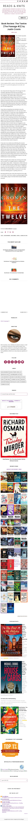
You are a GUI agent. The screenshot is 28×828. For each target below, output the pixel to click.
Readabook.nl (5, 799)
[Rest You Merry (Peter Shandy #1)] (4, 569)
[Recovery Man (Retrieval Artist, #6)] (10, 537)
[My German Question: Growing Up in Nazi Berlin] (17, 602)
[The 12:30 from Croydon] (10, 590)
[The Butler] (24, 481)
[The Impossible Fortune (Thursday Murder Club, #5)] (24, 601)
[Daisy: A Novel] (10, 481)
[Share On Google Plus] (10, 232)
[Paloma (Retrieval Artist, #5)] (17, 537)
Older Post (23, 312)
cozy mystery (4, 376)
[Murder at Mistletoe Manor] (17, 580)
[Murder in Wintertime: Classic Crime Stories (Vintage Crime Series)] (10, 558)
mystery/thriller (5, 381)
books (18, 235)
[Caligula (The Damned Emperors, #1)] (17, 481)
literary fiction (15, 379)
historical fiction (20, 376)
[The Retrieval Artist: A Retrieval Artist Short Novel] (24, 547)
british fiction (5, 374)
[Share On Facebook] (8, 232)
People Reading (6, 801)
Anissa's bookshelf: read (14, 469)
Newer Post (5, 312)
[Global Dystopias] (24, 591)
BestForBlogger (21, 819)
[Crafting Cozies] (10, 504)
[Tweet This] (5, 232)
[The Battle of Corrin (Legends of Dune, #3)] (24, 515)
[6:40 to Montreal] (24, 580)
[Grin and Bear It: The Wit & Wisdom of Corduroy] (10, 569)
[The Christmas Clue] (4, 580)
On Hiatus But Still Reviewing (8, 698)
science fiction (23, 235)
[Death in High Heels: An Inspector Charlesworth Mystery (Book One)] (17, 566)
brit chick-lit (17, 372)
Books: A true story (6, 805)
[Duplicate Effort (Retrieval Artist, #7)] (24, 526)
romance (23, 381)
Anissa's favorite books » (22, 616)
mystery (23, 379)
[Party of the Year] (4, 558)
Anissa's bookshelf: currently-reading (11, 401)
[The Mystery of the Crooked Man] (4, 504)
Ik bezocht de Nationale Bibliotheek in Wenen (11, 800)
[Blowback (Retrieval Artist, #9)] (10, 525)
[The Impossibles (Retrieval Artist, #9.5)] (4, 525)
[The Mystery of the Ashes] (17, 493)
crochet (12, 376)
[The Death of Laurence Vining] (4, 482)
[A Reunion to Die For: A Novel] (4, 492)
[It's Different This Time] (17, 514)
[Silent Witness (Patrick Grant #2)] (10, 602)
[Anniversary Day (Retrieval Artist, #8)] (17, 525)
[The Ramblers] (10, 580)
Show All (25, 813)
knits (2, 379)
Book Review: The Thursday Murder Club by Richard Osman (14, 460)
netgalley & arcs (15, 381)
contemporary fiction (16, 374)
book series (13, 235)
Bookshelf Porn (6, 809)
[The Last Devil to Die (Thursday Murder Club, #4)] (4, 612)
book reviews (7, 235)
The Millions (5, 796)
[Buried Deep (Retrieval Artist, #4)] (4, 537)
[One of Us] (17, 591)
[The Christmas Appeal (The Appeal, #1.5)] (17, 547)
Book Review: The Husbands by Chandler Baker (23, 709)
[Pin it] (13, 232)
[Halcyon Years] (4, 591)
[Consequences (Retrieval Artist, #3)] (24, 537)
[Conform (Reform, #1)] (4, 602)
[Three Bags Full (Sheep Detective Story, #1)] (10, 492)
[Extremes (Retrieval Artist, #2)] (4, 548)
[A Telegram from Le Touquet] (24, 492)
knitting (8, 379)
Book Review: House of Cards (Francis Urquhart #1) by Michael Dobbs (24, 668)
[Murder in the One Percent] (10, 612)
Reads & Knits (14, 6)
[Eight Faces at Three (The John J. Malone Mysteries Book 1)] (17, 503)
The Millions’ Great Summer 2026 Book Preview (12, 797)
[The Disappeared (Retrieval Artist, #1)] (10, 548)
